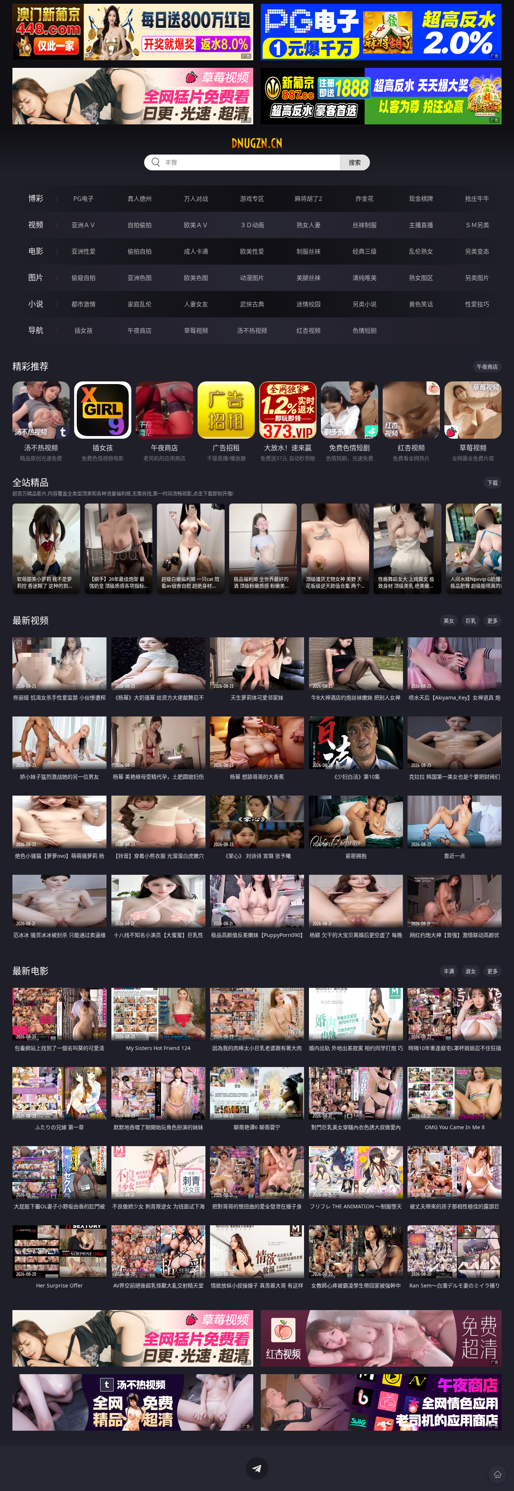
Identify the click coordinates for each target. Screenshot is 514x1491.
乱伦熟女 (421, 251)
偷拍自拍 (140, 251)
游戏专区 (252, 198)
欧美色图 (196, 278)
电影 (35, 251)
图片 (35, 277)
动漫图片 (252, 278)
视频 (35, 225)
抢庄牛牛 (477, 198)
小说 (35, 304)
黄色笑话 (421, 304)
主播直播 (421, 225)
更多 (492, 620)
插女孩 (84, 330)
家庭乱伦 (140, 304)
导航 (35, 330)
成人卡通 (196, 251)
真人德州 (140, 198)
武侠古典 (252, 304)
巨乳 (470, 620)
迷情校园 (309, 304)
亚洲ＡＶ (83, 225)
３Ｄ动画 (252, 225)
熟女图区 (421, 278)
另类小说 (365, 304)
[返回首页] (497, 1474)
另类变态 (477, 251)
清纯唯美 (365, 278)
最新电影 (30, 970)
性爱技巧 (477, 304)
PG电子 (83, 198)
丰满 (449, 971)
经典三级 (365, 251)
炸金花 (365, 198)
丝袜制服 (365, 225)
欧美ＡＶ (196, 225)
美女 (449, 620)
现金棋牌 (421, 198)
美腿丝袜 (309, 278)
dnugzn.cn (257, 143)
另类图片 (477, 278)
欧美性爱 (252, 251)
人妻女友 (196, 304)
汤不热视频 (252, 330)
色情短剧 (365, 330)
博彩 (35, 198)
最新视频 (30, 620)
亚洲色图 (140, 278)
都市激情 (83, 304)
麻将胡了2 (308, 198)
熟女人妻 (309, 225)
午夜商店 (140, 330)
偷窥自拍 (83, 278)
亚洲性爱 (83, 251)
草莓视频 (196, 330)
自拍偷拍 (140, 225)
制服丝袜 (309, 251)
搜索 (355, 162)
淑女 (470, 971)
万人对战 (196, 198)
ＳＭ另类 (477, 225)
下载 (492, 482)
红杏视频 (309, 330)
